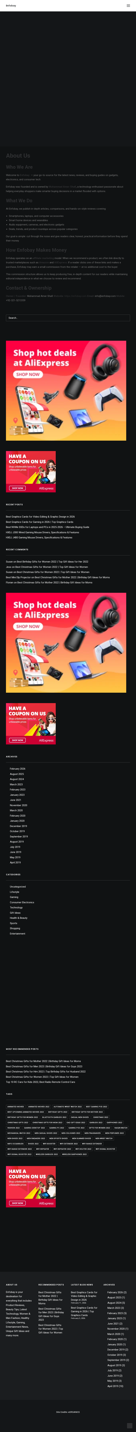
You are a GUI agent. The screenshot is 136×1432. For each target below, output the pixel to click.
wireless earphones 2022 (74, 1154)
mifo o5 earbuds (15, 1144)
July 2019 (15, 847)
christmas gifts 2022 (17, 1123)
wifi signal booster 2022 (19, 1154)
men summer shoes (81, 1138)
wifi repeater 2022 (62, 1149)
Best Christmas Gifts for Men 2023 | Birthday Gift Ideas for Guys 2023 (44, 1066)
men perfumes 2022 (114, 1133)
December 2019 (18, 826)
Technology (16, 907)
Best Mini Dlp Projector (18, 577)
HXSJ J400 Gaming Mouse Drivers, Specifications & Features (39, 537)
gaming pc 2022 (56, 1128)
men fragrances (93, 1133)
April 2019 (15, 862)
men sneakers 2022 (36, 1138)
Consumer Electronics (22, 902)
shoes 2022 (33, 1144)
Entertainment (17, 933)
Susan (9, 561)
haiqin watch (120, 1128)
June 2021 (15, 800)
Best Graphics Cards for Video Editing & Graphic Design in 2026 (40, 516)
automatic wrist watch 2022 (68, 1107)
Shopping (15, 928)
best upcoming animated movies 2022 (25, 1112)
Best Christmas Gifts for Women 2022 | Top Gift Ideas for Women (51, 566)
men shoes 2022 (14, 1138)
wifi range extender (92, 1144)
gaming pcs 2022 (76, 1128)
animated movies (15, 1107)
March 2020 (16, 810)
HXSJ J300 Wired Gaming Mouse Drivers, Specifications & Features (42, 532)
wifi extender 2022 (69, 1144)
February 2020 (17, 815)
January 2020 (17, 820)
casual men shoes (80, 1117)
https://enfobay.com (76, 296)
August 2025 (17, 774)
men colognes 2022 (71, 1133)
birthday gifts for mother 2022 (87, 1112)
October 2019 (17, 831)
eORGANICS (74, 1412)
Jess (8, 566)
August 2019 (17, 841)
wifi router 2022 (83, 1149)
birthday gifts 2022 (57, 1112)
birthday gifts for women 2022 (22, 1117)
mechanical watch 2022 (18, 1133)
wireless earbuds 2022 (47, 1154)
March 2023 (16, 784)
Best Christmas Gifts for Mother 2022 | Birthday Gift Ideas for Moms (72, 577)
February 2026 (17, 768)
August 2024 (17, 779)
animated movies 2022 (38, 1107)
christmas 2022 (100, 1117)
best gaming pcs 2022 (96, 1107)
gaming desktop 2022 (34, 1128)
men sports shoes (58, 1138)
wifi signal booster (105, 1149)
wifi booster (49, 1144)
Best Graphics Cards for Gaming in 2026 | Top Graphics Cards (39, 522)
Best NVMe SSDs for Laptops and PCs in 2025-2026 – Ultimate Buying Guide (47, 527)
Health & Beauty (18, 917)
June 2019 (15, 852)
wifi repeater (42, 1149)
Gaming (14, 897)
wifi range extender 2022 (19, 1149)
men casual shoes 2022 (46, 1133)
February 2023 (17, 789)
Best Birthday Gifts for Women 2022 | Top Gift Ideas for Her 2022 (52, 561)
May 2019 (15, 857)
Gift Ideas (15, 912)
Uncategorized (18, 886)
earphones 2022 (114, 1123)
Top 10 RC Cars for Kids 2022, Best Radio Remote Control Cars (40, 1082)
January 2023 (17, 794)
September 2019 (19, 836)
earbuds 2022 (96, 1123)
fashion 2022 (13, 1128)
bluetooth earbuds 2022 (54, 1117)
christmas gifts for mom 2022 (47, 1123)
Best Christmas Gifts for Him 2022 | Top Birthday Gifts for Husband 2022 (46, 1071)
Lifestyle (14, 891)
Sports (13, 923)
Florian (9, 582)
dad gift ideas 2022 (76, 1123)
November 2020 (18, 805)
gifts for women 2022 (99, 1128)
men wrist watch (104, 1138)
